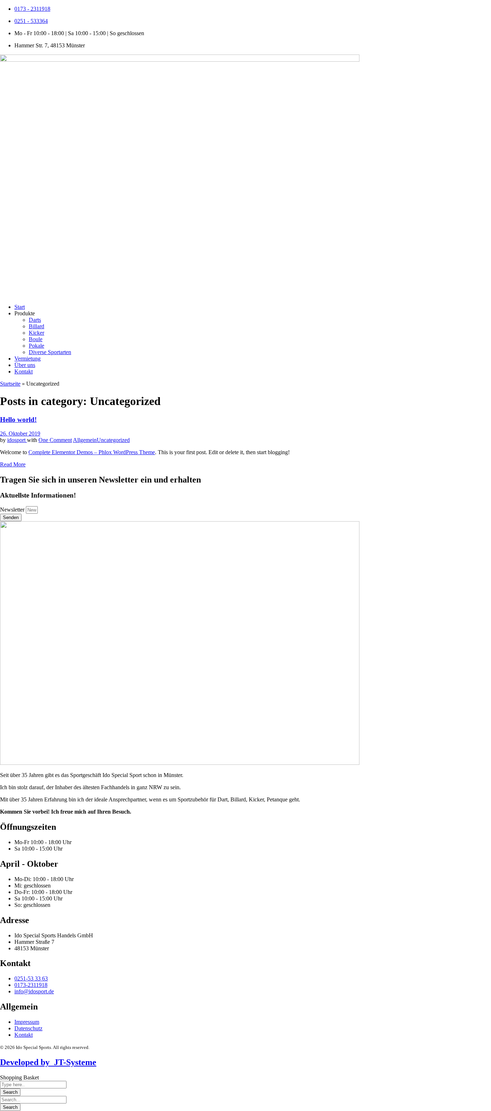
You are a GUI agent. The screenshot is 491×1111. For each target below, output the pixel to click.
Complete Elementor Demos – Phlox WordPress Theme (91, 452)
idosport (17, 440)
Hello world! (18, 419)
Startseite (10, 384)
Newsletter (13, 510)
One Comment (55, 440)
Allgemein (85, 440)
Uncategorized (113, 440)
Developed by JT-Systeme (48, 1062)
